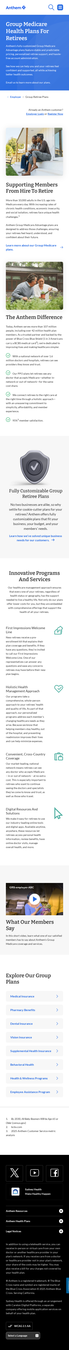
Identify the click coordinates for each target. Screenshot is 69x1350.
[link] (15, 7)
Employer (15, 96)
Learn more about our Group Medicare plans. (31, 247)
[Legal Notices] (61, 1231)
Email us (10, 82)
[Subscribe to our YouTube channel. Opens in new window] (34, 1172)
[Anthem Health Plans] (61, 1221)
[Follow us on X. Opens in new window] (14, 1172)
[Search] (44, 7)
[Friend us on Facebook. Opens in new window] (54, 1172)
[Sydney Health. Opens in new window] (15, 1191)
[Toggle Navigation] (60, 7)
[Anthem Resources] (61, 1211)
